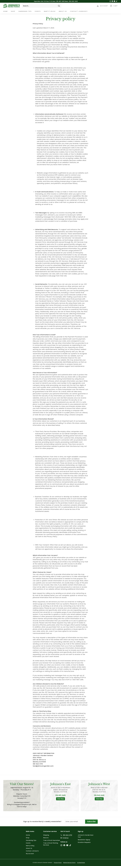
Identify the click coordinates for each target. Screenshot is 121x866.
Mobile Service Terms (69, 862)
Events (38, 11)
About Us (63, 11)
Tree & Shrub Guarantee (51, 840)
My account (30, 854)
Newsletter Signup (84, 840)
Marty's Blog (49, 11)
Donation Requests (84, 842)
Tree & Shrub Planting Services (50, 844)
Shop (13, 11)
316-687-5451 (60, 795)
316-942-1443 (99, 795)
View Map (60, 799)
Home (5, 11)
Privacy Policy (58, 862)
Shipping (46, 835)
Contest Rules (81, 862)
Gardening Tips (25, 11)
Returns (45, 838)
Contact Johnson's (78, 11)
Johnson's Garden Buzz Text (85, 836)
